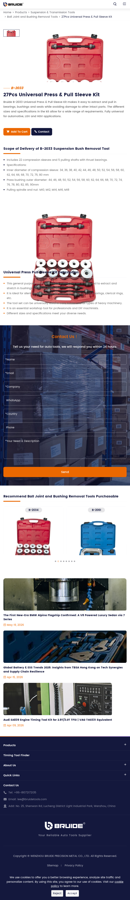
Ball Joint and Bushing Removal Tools (32, 17)
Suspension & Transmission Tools (53, 12)
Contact (41, 132)
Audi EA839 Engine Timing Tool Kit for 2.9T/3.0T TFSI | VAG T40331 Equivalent (57, 720)
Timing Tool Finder (16, 755)
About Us (9, 765)
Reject (57, 893)
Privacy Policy (74, 865)
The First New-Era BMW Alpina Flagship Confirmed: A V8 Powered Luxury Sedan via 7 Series (64, 617)
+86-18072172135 (25, 792)
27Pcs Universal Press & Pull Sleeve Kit (86, 17)
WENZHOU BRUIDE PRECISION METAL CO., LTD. (60, 856)
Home (7, 12)
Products (21, 12)
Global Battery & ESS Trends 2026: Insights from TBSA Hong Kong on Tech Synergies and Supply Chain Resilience (63, 670)
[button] (55, 561)
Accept (72, 893)
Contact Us (11, 785)
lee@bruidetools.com (32, 799)
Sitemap (52, 865)
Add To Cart (16, 132)
